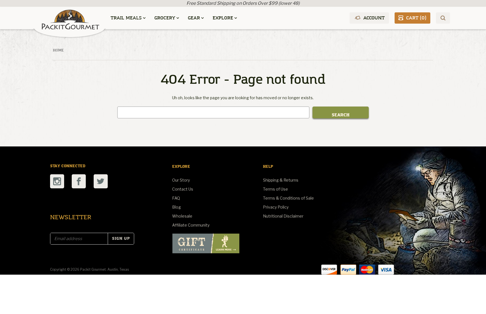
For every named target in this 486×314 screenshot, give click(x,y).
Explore (223, 18)
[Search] (443, 18)
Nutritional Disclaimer (283, 216)
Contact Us (182, 189)
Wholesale (182, 216)
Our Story (181, 180)
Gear (194, 18)
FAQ (176, 198)
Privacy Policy (276, 207)
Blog (176, 207)
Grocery (164, 18)
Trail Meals (126, 18)
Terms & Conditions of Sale (288, 198)
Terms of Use (275, 189)
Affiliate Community (191, 225)
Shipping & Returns (280, 180)
